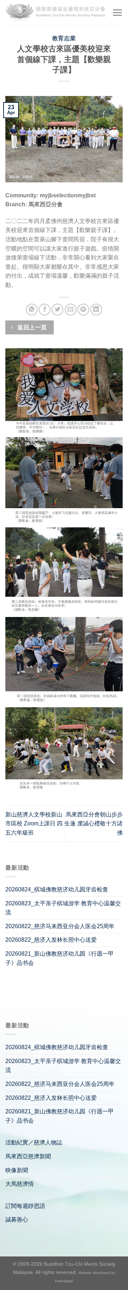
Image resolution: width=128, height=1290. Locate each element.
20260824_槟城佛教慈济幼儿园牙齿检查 (56, 889)
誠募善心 (16, 1219)
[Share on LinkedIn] (96, 309)
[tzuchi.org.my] (56, 12)
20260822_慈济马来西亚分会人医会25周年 (59, 926)
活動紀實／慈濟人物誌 (33, 1142)
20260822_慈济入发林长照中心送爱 (51, 940)
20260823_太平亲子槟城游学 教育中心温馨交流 (63, 908)
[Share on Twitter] (57, 309)
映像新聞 (16, 1170)
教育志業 (64, 38)
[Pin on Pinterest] (83, 309)
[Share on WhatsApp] (32, 309)
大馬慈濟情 (19, 1184)
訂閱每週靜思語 (25, 1206)
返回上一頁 (31, 327)
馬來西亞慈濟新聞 (28, 1156)
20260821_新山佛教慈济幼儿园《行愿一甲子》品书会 (59, 958)
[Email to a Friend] (70, 309)
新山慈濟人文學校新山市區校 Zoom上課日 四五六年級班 (34, 823)
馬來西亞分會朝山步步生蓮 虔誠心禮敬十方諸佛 (93, 823)
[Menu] (117, 12)
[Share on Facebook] (44, 309)
